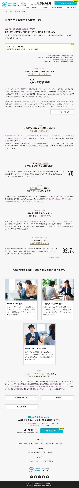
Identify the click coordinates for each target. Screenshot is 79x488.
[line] (35, 476)
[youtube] (47, 476)
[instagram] (39, 476)
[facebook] (43, 476)
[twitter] (31, 476)
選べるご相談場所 (15, 11)
